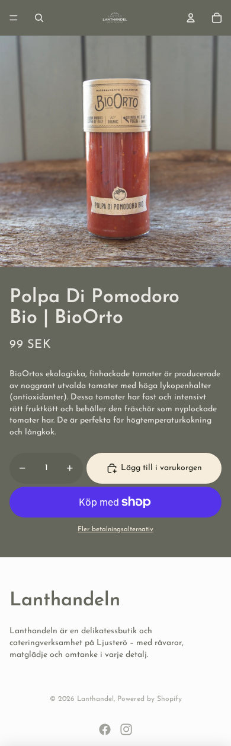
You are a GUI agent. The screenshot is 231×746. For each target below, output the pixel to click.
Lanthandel (95, 699)
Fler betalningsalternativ (115, 529)
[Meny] (13, 17)
